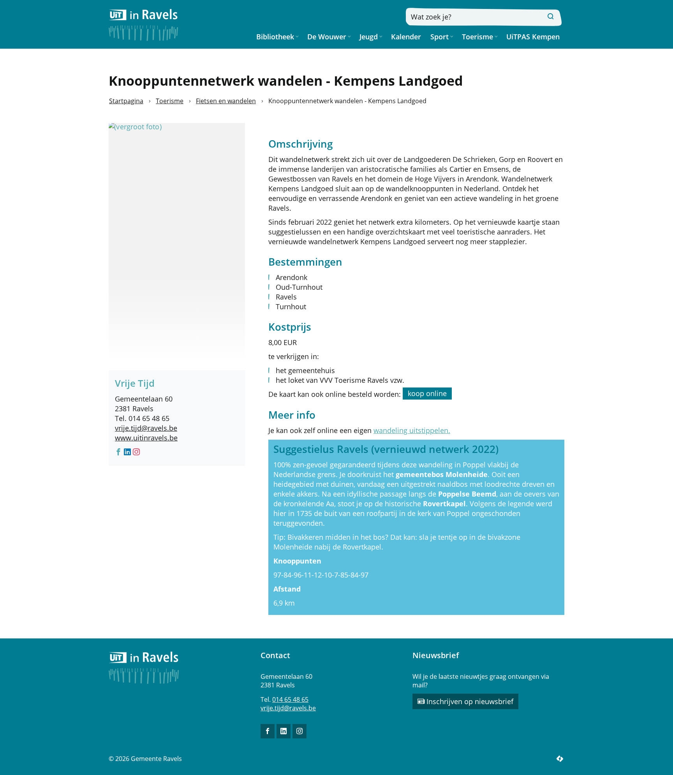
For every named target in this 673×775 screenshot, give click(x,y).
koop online (427, 393)
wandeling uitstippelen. (411, 430)
